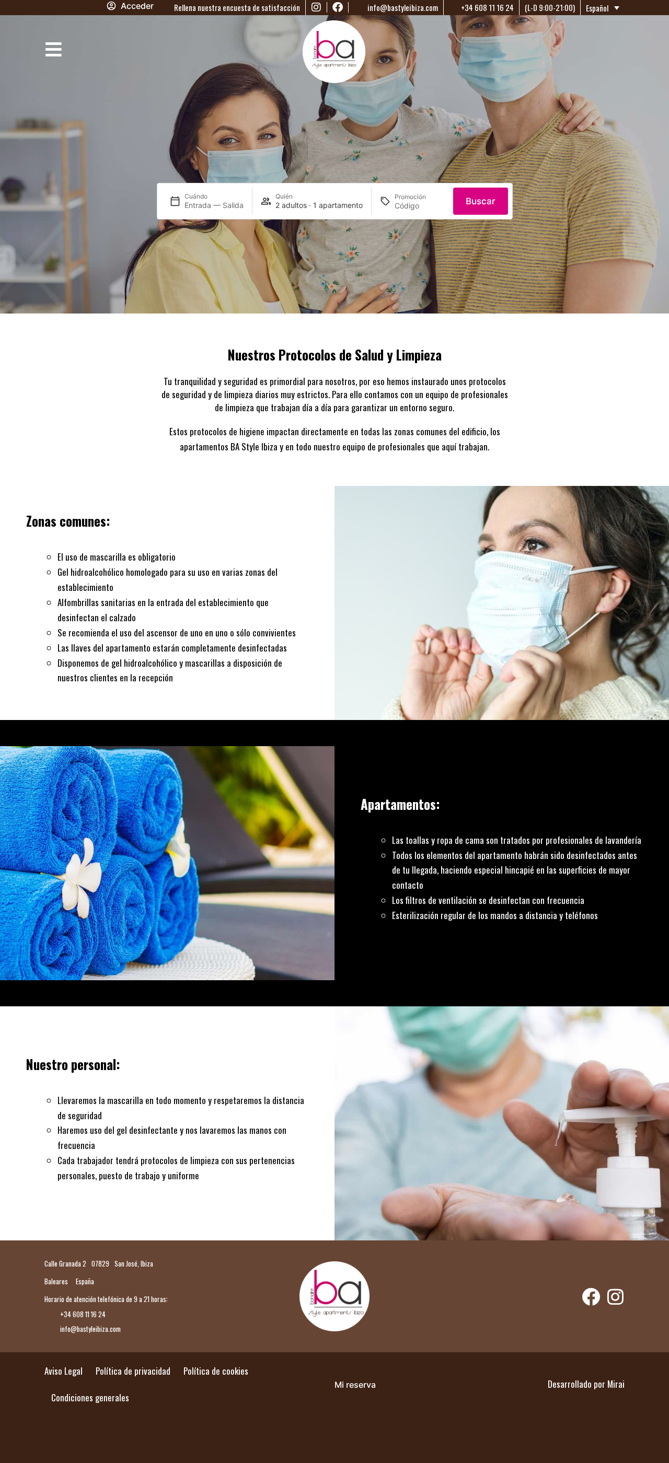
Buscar (480, 201)
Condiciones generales (90, 1397)
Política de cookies (215, 1370)
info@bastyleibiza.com (402, 7)
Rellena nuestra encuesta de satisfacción (236, 7)
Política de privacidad (133, 1370)
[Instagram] (316, 7)
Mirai (616, 1383)
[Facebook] (337, 7)
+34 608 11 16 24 (486, 7)
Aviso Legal (63, 1370)
